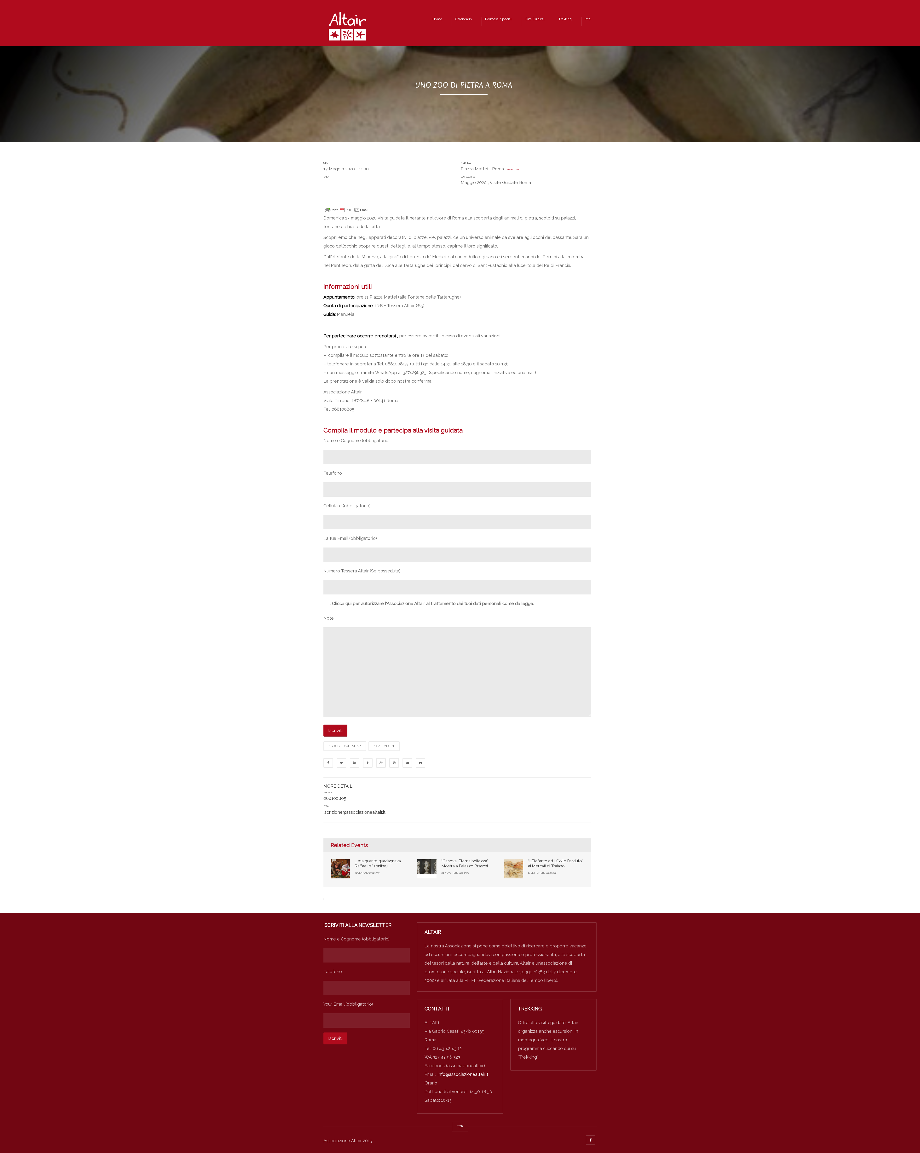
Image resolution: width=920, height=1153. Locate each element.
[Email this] (420, 763)
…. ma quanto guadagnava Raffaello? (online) (378, 863)
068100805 (334, 798)
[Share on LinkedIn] (354, 763)
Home (437, 19)
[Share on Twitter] (341, 763)
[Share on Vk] (407, 763)
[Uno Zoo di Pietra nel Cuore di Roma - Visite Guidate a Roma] (347, 27)
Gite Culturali (535, 19)
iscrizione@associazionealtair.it (354, 812)
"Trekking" (528, 1057)
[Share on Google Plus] (381, 763)
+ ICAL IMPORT (384, 746)
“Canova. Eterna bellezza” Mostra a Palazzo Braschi (464, 863)
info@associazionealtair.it (462, 1074)
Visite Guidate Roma (510, 182)
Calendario (463, 19)
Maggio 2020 (474, 182)
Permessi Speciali (498, 19)
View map (512, 169)
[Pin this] (394, 763)
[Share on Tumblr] (368, 763)
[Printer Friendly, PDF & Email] (346, 209)
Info (588, 19)
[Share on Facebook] (328, 763)
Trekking (565, 19)
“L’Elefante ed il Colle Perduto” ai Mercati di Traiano (555, 863)
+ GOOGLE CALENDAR (345, 746)
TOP (460, 1126)
